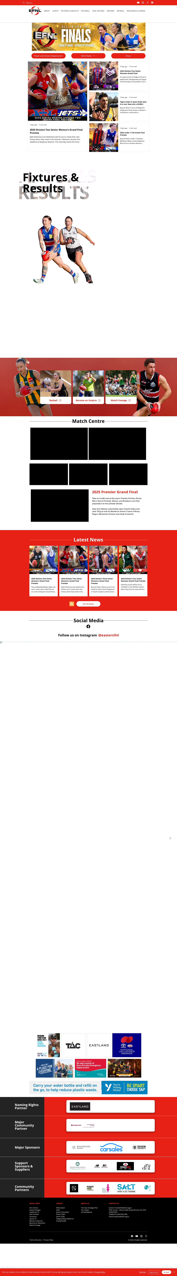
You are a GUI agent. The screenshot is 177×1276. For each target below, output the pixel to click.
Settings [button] (142, 1272)
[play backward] (73, 1106)
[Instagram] (142, 2)
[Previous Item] (32, 91)
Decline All (154, 1272)
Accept (166, 1272)
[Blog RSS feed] (71, 603)
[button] (47, 11)
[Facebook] (152, 2)
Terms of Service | (36, 1240)
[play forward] (147, 1106)
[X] (147, 2)
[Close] (174, 1272)
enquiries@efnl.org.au (121, 1216)
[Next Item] (170, 838)
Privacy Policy (48, 1240)
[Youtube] (138, 2)
